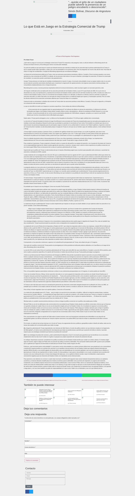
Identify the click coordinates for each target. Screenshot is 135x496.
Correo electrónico (30, 447)
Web (26, 453)
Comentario (28, 421)
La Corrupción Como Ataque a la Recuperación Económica (74, 399)
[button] (38, 375)
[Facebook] (70, 16)
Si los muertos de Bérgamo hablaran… (74, 391)
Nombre (27, 441)
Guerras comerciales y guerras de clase (102, 399)
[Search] (110, 21)
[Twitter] (74, 16)
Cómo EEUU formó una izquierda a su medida (102, 391)
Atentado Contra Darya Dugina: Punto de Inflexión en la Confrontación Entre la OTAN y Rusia (45, 391)
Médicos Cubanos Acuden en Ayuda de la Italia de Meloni (45, 399)
